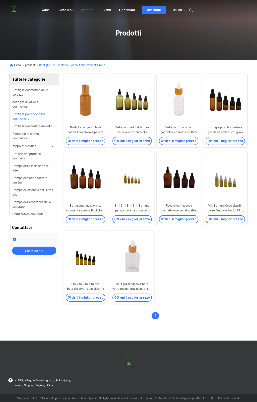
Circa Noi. (65, 10)
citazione (154, 10)
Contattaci (127, 10)
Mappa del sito (26, 398)
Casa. (46, 10)
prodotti (87, 10)
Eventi (106, 10)
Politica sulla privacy (51, 398)
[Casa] (14, 10)
